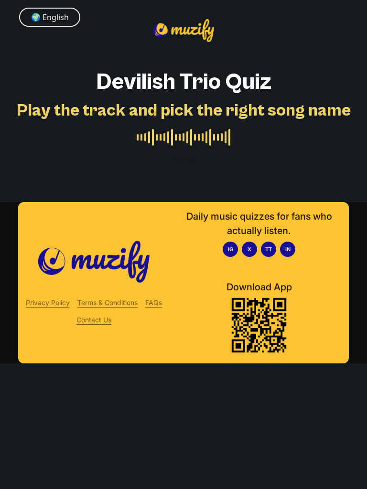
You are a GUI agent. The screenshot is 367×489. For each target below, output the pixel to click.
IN (288, 249)
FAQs (153, 302)
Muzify (183, 158)
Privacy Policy (48, 302)
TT (268, 249)
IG (230, 249)
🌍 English (50, 17)
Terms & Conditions (107, 302)
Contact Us (93, 320)
